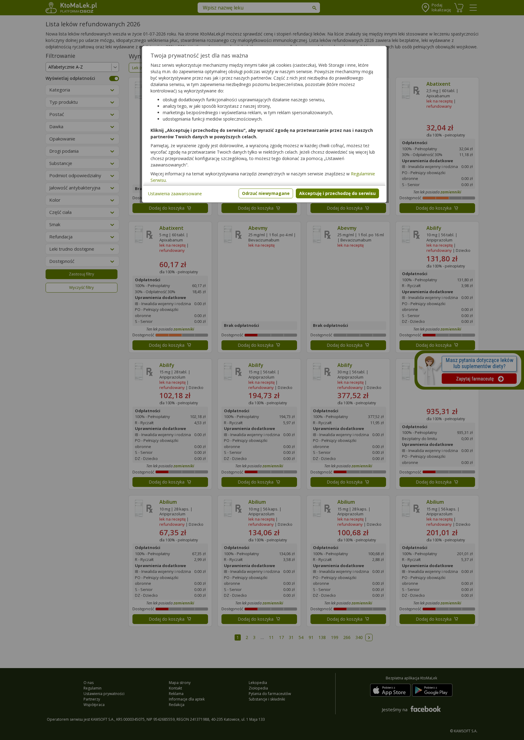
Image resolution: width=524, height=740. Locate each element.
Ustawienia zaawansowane (175, 193)
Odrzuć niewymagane (266, 193)
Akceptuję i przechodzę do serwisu (337, 193)
